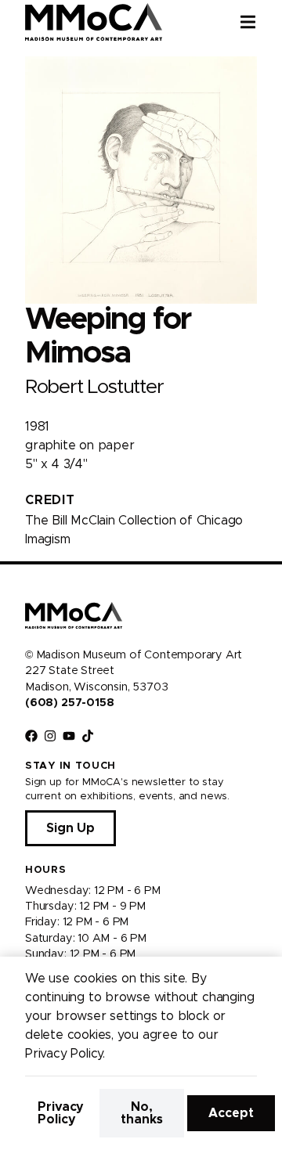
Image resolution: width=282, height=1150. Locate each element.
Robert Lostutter (94, 387)
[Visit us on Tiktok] (87, 736)
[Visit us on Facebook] (31, 736)
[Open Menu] (261, 22)
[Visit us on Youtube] (69, 736)
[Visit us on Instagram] (50, 736)
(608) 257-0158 (69, 703)
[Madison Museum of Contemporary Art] (93, 22)
